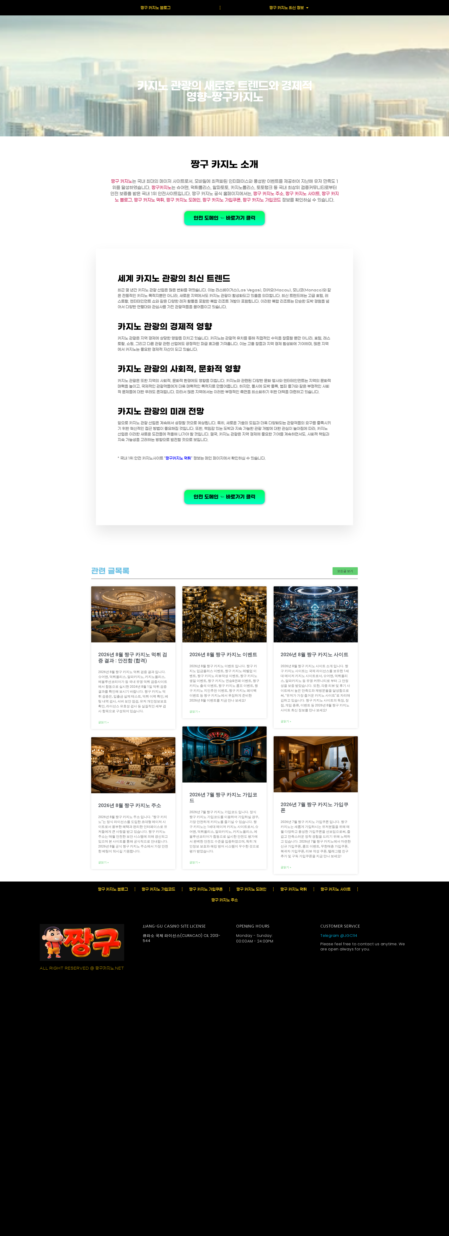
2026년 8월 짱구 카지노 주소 (129, 805)
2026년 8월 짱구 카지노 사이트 (314, 654)
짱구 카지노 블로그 (155, 8)
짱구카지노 (161, 188)
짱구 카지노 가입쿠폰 (222, 200)
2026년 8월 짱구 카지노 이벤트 (223, 654)
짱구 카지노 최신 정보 (286, 8)
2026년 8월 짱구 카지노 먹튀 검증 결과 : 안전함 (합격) (132, 657)
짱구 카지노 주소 (268, 194)
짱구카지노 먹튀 (178, 458)
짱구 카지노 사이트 (303, 194)
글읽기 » (103, 722)
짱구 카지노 (121, 181)
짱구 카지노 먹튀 (149, 200)
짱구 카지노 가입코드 (262, 200)
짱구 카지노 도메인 (183, 200)
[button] (345, 571)
